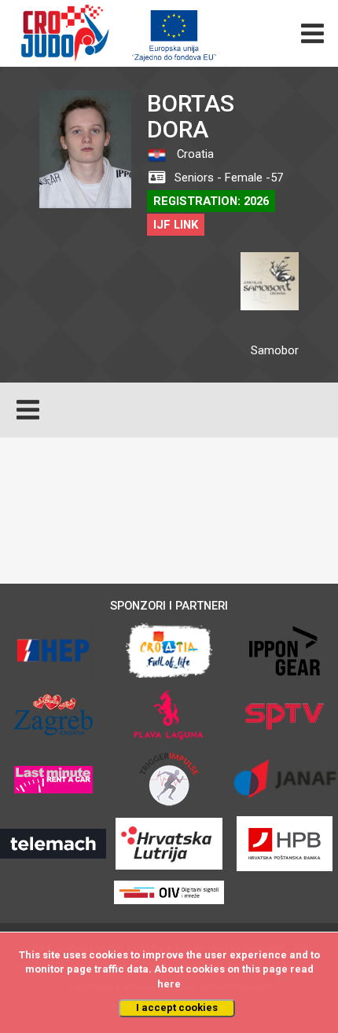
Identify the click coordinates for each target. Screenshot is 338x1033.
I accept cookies (177, 1007)
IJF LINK (175, 225)
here (169, 984)
